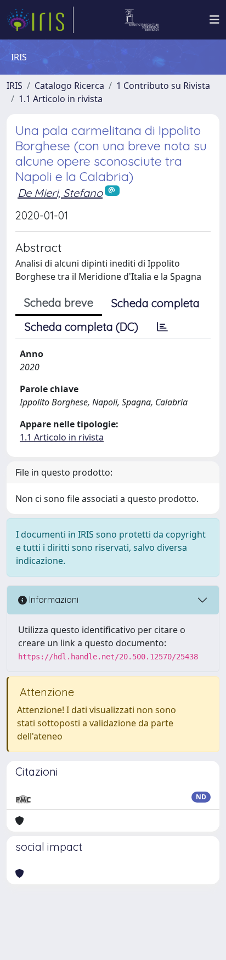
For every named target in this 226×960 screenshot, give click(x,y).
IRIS (14, 86)
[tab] (162, 326)
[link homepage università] (142, 20)
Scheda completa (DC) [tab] (81, 327)
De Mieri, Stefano (60, 193)
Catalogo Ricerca (69, 86)
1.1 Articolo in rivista (61, 99)
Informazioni (52, 599)
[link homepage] (40, 20)
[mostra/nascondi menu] (214, 19)
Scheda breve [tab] (58, 302)
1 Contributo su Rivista (163, 86)
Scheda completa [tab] (155, 303)
